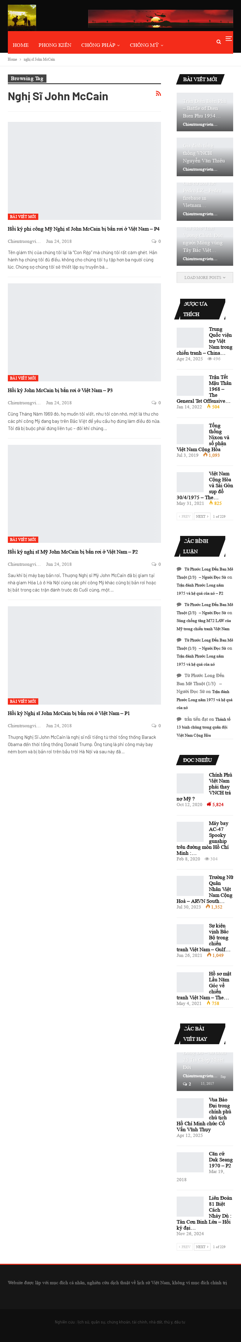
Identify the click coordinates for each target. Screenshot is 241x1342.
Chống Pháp (98, 45)
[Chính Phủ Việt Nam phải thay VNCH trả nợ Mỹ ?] (190, 783)
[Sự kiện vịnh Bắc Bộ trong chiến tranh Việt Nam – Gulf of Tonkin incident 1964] (190, 934)
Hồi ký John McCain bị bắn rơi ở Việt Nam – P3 (60, 390)
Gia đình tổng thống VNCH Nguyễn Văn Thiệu (204, 153)
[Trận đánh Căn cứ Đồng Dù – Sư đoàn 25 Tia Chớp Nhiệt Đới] (205, 1071)
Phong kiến (55, 45)
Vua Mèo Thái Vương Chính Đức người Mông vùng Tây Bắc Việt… (203, 239)
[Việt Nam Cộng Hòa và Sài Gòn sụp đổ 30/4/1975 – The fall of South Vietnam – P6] (190, 482)
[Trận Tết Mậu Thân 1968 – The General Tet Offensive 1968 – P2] (190, 386)
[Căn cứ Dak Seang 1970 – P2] (190, 1162)
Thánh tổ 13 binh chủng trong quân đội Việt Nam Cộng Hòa (204, 727)
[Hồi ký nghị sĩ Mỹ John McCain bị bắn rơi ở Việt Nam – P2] (84, 494)
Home (21, 45)
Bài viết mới (23, 216)
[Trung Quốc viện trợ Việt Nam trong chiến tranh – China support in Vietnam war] (190, 338)
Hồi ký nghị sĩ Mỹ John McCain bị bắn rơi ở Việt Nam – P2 (73, 552)
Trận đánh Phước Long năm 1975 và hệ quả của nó (205, 699)
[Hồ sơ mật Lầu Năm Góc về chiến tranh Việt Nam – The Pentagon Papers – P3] (190, 982)
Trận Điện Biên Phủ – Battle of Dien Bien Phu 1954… (205, 108)
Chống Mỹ (144, 45)
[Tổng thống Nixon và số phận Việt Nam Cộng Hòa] (190, 434)
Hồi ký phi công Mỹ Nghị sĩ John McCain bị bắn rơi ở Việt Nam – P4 (84, 229)
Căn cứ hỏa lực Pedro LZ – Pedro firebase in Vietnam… (202, 194)
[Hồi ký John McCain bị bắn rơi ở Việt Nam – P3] (84, 332)
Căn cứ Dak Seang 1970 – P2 (221, 1160)
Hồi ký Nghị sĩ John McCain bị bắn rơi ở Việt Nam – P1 (69, 713)
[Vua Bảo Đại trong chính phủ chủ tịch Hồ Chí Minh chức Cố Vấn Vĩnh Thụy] (190, 1108)
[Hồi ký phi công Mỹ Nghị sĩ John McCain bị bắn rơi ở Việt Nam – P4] (84, 171)
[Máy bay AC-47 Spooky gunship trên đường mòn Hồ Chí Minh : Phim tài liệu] (190, 832)
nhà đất (155, 1321)
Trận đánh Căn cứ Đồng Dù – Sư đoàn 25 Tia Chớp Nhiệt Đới (204, 1056)
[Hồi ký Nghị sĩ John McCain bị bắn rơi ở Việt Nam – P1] (84, 655)
